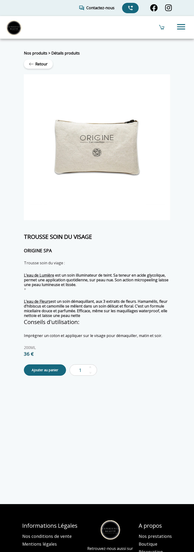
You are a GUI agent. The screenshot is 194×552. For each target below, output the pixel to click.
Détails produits (65, 53)
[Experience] (14, 27)
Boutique (148, 544)
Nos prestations (155, 536)
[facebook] (153, 8)
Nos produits (35, 53)
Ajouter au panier (45, 370)
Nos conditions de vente (47, 536)
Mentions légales (39, 544)
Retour (41, 64)
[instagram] (168, 8)
